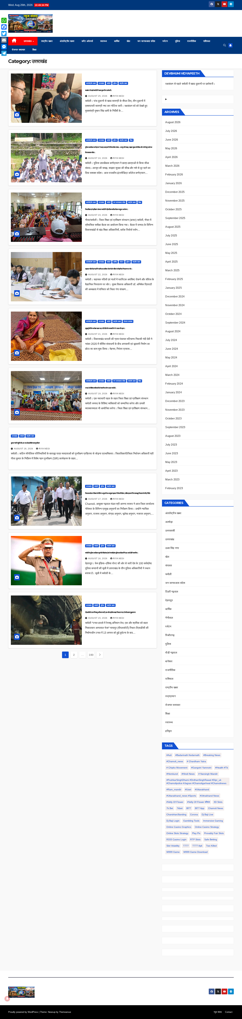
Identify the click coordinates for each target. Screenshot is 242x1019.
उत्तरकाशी (170, 530)
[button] (224, 45)
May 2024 (171, 357)
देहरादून (169, 600)
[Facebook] (4, 27)
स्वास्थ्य (103, 41)
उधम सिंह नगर (172, 548)
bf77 (188, 808)
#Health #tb (221, 767)
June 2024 (171, 348)
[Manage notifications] (7, 998)
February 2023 (174, 488)
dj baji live (207, 814)
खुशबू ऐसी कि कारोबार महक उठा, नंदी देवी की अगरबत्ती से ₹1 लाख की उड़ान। (105, 328)
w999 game (173, 852)
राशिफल (206, 41)
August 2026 (172, 122)
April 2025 (171, 261)
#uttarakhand (202, 789)
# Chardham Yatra (196, 761)
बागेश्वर (168, 661)
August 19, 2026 (98, 393)
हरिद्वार (168, 731)
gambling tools (191, 820)
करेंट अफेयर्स (87, 41)
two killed (211, 845)
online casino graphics (178, 827)
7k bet (169, 808)
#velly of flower (174, 802)
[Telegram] (4, 53)
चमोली (108, 83)
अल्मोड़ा (169, 522)
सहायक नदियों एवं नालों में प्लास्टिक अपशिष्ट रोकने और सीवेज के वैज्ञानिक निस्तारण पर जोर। (108, 269)
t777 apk (197, 845)
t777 (186, 845)
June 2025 (171, 244)
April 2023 (171, 470)
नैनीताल (169, 617)
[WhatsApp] (4, 20)
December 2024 (175, 296)
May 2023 (171, 462)
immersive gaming (213, 820)
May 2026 (171, 148)
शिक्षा (34, 49)
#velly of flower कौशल (198, 802)
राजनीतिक (191, 41)
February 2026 (174, 174)
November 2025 (175, 200)
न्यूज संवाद (218, 1012)
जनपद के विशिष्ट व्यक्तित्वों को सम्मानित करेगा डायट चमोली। (100, 388)
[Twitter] (4, 33)
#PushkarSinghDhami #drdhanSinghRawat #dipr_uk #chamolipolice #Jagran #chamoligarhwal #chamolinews (196, 782)
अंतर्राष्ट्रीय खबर (67, 41)
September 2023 (175, 427)
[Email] (4, 40)
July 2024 (171, 340)
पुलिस (177, 41)
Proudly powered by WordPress (23, 1012)
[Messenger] (4, 46)
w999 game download (195, 852)
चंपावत (168, 565)
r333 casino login (176, 839)
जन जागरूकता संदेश (146, 41)
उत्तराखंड (28, 41)
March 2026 (172, 165)
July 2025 (171, 235)
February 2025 (174, 279)
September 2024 (175, 322)
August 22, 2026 (98, 274)
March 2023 (172, 479)
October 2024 (173, 314)
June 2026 (171, 139)
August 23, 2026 (98, 215)
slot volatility (172, 845)
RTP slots (195, 839)
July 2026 (171, 131)
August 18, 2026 (24, 449)
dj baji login (172, 820)
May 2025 (171, 253)
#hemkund (172, 774)
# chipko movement (176, 767)
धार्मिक (117, 41)
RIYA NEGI (118, 96)
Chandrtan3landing (176, 814)
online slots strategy (177, 833)
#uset (188, 789)
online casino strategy (207, 827)
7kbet (180, 808)
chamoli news (215, 808)
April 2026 (171, 157)
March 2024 (172, 375)
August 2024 (172, 331)
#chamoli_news (174, 761)
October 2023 (173, 418)
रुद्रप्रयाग (170, 696)
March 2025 (172, 270)
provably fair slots (214, 833)
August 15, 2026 (98, 618)
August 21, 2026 (98, 334)
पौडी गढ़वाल (171, 652)
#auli (169, 755)
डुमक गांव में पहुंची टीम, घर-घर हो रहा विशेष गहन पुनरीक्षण (25, 443)
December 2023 (175, 401)
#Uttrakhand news (209, 795)
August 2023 (172, 436)
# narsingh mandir (208, 774)
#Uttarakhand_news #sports (181, 795)
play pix (196, 833)
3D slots (218, 802)
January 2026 (173, 183)
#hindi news (188, 774)
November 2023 (175, 409)
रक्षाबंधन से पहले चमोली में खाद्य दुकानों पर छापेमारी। (98, 90)
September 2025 (175, 218)
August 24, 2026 (98, 158)
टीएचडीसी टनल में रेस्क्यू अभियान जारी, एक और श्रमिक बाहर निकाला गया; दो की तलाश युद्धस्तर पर (110, 612)
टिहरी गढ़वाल (171, 591)
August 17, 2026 (98, 499)
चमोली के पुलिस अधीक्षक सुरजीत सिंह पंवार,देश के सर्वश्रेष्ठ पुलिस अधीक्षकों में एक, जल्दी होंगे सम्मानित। (111, 553)
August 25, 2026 (98, 96)
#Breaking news (211, 755)
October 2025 (173, 209)
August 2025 (172, 226)
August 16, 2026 (98, 558)
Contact (228, 1012)
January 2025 (173, 287)
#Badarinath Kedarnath (187, 755)
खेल (128, 41)
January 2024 (173, 392)
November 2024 (175, 305)
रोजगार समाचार (18, 49)
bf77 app (199, 808)
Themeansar (65, 1012)
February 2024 (174, 383)
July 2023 (171, 444)
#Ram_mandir (173, 789)
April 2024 (171, 366)
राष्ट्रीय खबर (47, 41)
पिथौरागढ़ (170, 635)
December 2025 (175, 192)
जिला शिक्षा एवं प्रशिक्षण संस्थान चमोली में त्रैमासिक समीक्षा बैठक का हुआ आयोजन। (106, 209)
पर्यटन (165, 41)
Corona (194, 814)
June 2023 (171, 453)
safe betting (210, 839)
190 (91, 654)
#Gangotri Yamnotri (201, 767)
